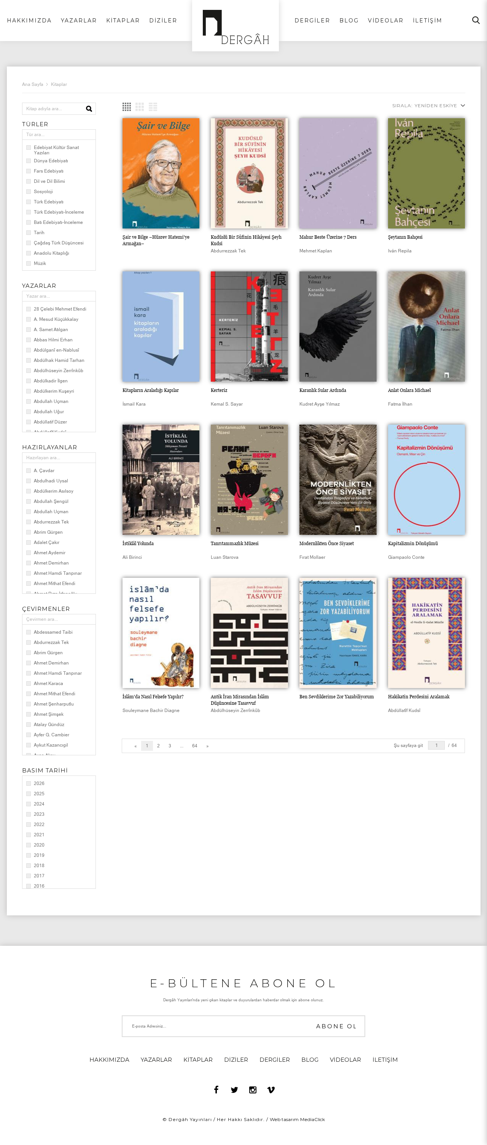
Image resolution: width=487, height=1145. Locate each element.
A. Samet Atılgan (51, 329)
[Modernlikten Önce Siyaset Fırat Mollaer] (338, 480)
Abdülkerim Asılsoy (53, 491)
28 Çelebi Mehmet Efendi (60, 309)
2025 (39, 793)
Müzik (40, 263)
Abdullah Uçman (51, 401)
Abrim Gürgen (48, 532)
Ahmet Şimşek (49, 714)
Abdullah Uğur (49, 411)
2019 (39, 855)
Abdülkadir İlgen (51, 381)
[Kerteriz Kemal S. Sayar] (249, 326)
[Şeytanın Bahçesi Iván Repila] (426, 173)
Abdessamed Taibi (53, 632)
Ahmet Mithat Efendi (54, 583)
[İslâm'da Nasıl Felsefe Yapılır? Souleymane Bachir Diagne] (161, 633)
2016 (39, 886)
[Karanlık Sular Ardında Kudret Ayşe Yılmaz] (338, 326)
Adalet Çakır (46, 542)
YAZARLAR (79, 20)
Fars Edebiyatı (49, 171)
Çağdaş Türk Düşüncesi (59, 243)
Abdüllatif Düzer (50, 422)
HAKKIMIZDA (29, 20)
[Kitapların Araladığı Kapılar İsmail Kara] (161, 326)
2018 (39, 865)
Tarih (39, 232)
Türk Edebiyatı (49, 202)
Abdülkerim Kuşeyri (54, 391)
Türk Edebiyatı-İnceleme (59, 212)
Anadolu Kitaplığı (51, 253)
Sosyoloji (43, 191)
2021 (39, 834)
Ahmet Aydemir (49, 552)
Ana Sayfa (32, 84)
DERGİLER (312, 20)
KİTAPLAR (123, 20)
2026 (39, 783)
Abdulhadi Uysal (51, 481)
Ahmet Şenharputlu (54, 704)
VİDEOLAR (386, 20)
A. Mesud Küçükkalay (56, 319)
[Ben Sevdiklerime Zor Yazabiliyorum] (338, 633)
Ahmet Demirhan (51, 563)
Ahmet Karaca (48, 683)
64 (194, 746)
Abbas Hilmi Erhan (53, 340)
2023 (39, 814)
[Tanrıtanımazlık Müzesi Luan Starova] (249, 480)
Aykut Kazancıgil (51, 745)
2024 (39, 804)
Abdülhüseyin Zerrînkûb (58, 370)
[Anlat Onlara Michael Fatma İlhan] (426, 326)
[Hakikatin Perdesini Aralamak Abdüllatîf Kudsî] (426, 633)
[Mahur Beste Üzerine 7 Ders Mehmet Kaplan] (338, 173)
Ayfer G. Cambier (51, 734)
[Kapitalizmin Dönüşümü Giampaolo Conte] (426, 480)
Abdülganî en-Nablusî (56, 350)
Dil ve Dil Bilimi (49, 181)
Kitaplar (59, 84)
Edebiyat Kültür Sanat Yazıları (56, 150)
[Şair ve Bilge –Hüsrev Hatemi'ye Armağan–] (161, 173)
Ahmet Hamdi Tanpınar (58, 573)
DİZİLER (163, 20)
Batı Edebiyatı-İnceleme (58, 222)
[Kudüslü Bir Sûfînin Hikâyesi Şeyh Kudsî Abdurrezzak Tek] (249, 173)
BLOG (349, 20)
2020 (39, 845)
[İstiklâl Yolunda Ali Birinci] (161, 480)
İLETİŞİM (427, 20)
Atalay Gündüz (49, 724)
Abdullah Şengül (51, 501)
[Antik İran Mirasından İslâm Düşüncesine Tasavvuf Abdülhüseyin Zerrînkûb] (249, 633)
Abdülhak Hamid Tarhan (59, 360)
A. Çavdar (44, 470)
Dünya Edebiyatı (51, 160)
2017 (39, 876)
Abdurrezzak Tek (51, 522)
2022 (39, 824)
